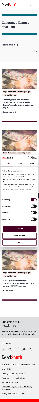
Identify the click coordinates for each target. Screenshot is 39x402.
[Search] (29, 5)
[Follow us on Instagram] (24, 349)
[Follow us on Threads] (30, 349)
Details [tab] (19, 163)
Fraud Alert (6, 378)
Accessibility (6, 369)
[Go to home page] (10, 5)
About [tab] (32, 163)
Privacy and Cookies (9, 393)
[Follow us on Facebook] (17, 349)
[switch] (34, 206)
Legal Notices (20, 378)
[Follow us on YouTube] (10, 349)
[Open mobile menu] (35, 5)
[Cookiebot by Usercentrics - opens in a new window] (28, 157)
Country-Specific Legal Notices (13, 373)
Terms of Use (26, 393)
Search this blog (10, 44)
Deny (19, 242)
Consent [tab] (7, 163)
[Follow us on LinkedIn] (4, 349)
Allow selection (19, 235)
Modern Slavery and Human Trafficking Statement (17, 388)
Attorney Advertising (10, 382)
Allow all (19, 229)
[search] (35, 50)
